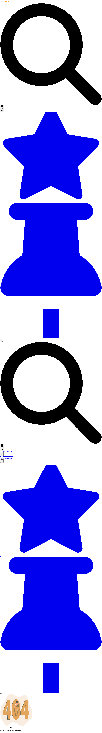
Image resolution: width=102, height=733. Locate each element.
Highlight (2, 456)
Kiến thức (11, 456)
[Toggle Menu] (1, 340)
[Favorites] (51, 202)
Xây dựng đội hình (7, 456)
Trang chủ (2, 451)
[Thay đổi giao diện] (4, 693)
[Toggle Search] (0, 340)
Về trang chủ (2, 732)
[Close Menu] (2, 457)
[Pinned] (51, 338)
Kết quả (5, 451)
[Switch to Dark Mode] (0, 339)
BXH (7, 451)
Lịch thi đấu (10, 451)
